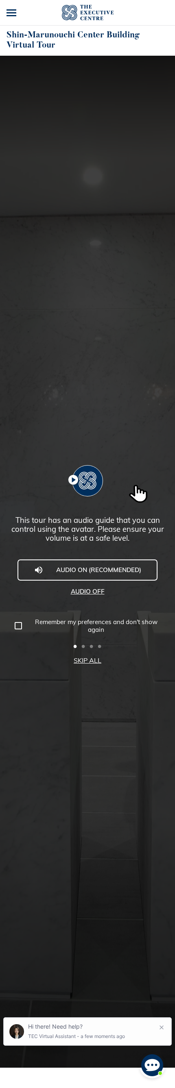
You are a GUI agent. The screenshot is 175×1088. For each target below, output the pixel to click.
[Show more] (12, 12)
